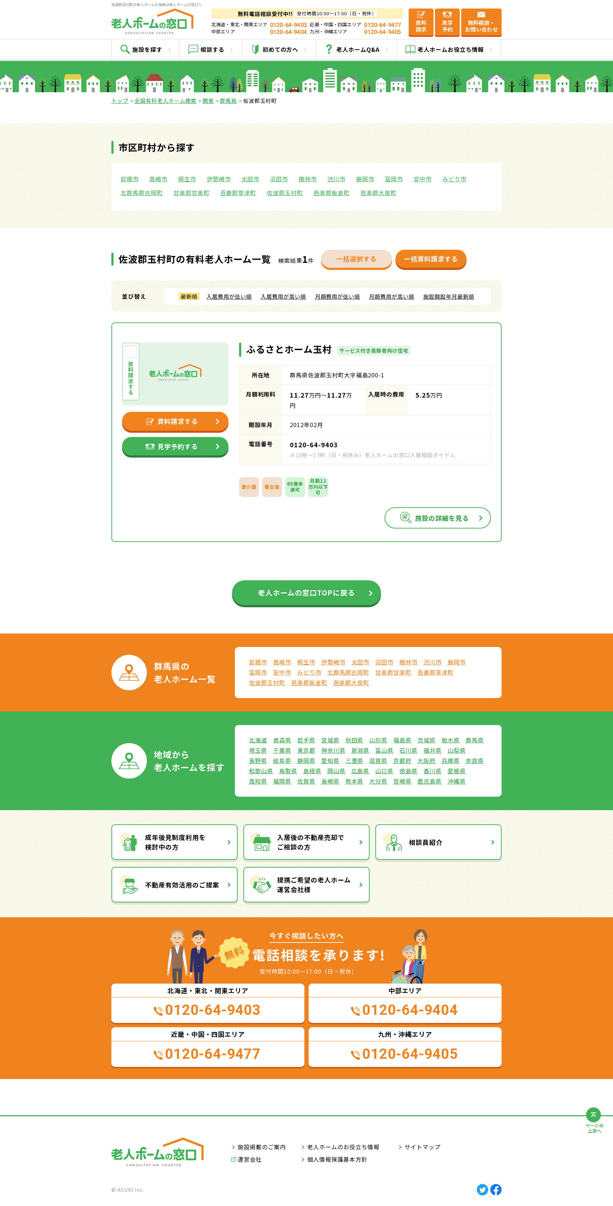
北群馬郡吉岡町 (142, 192)
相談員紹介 (426, 842)
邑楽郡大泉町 (378, 192)
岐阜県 (282, 760)
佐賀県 (306, 781)
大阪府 (427, 760)
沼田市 (279, 179)
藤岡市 (365, 179)
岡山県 (336, 771)
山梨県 (457, 750)
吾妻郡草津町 (238, 192)
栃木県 (451, 740)
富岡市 (394, 179)
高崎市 (158, 179)
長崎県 (330, 781)
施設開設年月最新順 (448, 296)
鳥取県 (288, 771)
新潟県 (361, 750)
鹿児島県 (430, 781)
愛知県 (330, 760)
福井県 (433, 750)
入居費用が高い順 (283, 296)
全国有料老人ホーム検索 (165, 100)
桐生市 (187, 179)
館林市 (308, 179)
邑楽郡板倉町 (332, 192)
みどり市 (454, 179)
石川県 (408, 750)
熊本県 (355, 781)
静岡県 (306, 760)
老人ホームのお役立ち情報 (343, 1147)
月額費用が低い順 (337, 296)
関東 (208, 100)
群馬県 (228, 100)
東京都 (306, 750)
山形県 (378, 740)
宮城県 (330, 740)
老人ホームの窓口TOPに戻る (306, 592)
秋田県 (355, 740)
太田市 (251, 179)
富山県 (384, 750)
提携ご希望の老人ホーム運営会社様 (314, 884)
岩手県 (306, 740)
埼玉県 (258, 750)
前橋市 (130, 179)
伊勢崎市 (219, 179)
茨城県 (427, 740)
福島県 (402, 740)
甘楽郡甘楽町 (191, 192)
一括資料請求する (431, 258)
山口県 (384, 771)
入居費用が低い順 (229, 296)
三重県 (355, 760)
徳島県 (408, 771)
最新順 (189, 296)
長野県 (258, 760)
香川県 (433, 771)
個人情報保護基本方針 (337, 1159)
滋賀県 (378, 760)
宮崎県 (402, 781)
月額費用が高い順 (391, 296)
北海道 (258, 740)
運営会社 (250, 1159)
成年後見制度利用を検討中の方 (175, 841)
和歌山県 (261, 771)
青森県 (282, 740)
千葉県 (282, 750)
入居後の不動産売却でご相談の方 (310, 841)
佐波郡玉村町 (285, 192)
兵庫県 (451, 760)
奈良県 (475, 760)
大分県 (378, 781)
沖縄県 (457, 781)
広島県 (361, 771)
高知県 (258, 781)
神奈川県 (333, 750)
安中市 (423, 179)
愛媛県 (457, 771)
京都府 (402, 760)
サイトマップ (422, 1147)
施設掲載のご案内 (262, 1147)
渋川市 (336, 179)
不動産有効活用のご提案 (182, 884)
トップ (119, 100)
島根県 (312, 771)
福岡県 (282, 781)
